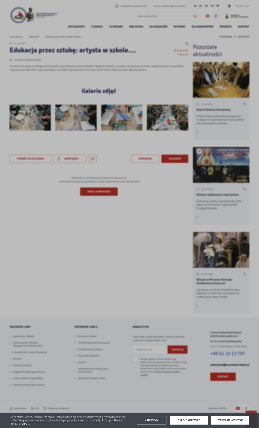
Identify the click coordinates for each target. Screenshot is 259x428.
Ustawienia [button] (152, 420)
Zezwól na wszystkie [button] (230, 420)
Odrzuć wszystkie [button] (189, 420)
